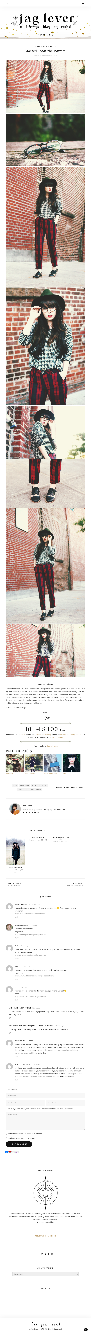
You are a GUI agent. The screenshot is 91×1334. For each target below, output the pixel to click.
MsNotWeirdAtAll (22, 904)
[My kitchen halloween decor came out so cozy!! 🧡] (7, 1313)
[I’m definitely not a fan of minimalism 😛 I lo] (83, 1313)
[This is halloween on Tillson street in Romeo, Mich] (53, 1305)
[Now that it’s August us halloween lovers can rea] (68, 1313)
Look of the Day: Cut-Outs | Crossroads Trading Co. (31, 1026)
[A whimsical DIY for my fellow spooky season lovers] (53, 1313)
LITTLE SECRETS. (15, 867)
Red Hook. (9, 773)
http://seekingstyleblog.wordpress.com (31, 934)
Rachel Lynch (52, 746)
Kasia (17, 946)
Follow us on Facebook (45, 1236)
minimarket (24, 785)
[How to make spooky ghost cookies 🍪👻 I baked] (37, 1313)
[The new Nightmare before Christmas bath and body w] (37, 1305)
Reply (16, 917)
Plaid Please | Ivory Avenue (19, 1008)
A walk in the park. (31, 773)
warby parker (36, 789)
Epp (16, 987)
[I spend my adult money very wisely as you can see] (22, 1313)
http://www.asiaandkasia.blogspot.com (30, 955)
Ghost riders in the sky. (61, 838)
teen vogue (22, 789)
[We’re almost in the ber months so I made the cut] (7, 1305)
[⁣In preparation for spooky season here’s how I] (83, 1305)
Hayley (17, 967)
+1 (82, 787)
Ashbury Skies (57, 737)
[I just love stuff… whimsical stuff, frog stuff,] (22, 1305)
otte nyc (42, 785)
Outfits (52, 46)
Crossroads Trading (43, 734)
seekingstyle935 (22, 925)
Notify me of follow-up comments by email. (25, 1133)
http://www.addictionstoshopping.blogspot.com (34, 976)
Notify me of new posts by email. (21, 1138)
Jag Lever (42, 46)
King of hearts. (38, 837)
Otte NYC (21, 734)
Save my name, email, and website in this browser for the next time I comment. (40, 1109)
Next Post (75, 884)
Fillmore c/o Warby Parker (70, 734)
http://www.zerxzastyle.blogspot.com (30, 996)
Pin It (75, 787)
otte (34, 785)
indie (15, 785)
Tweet (67, 787)
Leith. (64, 773)
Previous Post (15, 884)
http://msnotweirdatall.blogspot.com (30, 913)
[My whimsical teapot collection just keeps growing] (68, 1305)
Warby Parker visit (50, 773)
